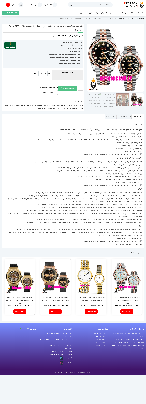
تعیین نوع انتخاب (67, 72)
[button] (90, 27)
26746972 (57, 354)
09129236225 (12, 13)
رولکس (53, 105)
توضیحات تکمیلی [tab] (122, 116)
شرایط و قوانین (100, 336)
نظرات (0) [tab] (109, 116)
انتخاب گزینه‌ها (126, 311)
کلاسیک (58, 108)
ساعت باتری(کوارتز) (123, 18)
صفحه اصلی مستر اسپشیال (109, 13)
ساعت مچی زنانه (135, 18)
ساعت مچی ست (78, 108)
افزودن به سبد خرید (68, 88)
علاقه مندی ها (48, 5)
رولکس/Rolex (42, 108)
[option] (50, 73)
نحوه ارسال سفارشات (99, 333)
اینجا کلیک (121, 244)
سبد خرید (12, 4)
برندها (124, 13)
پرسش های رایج (100, 342)
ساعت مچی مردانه (67, 108)
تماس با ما (81, 13)
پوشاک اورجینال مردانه (98, 345)
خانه (142, 18)
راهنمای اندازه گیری (47, 92)
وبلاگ (96, 13)
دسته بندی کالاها (135, 13)
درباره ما (89, 13)
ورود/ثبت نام (33, 5)
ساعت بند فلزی (60, 105)
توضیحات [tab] (136, 116)
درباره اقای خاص (100, 339)
